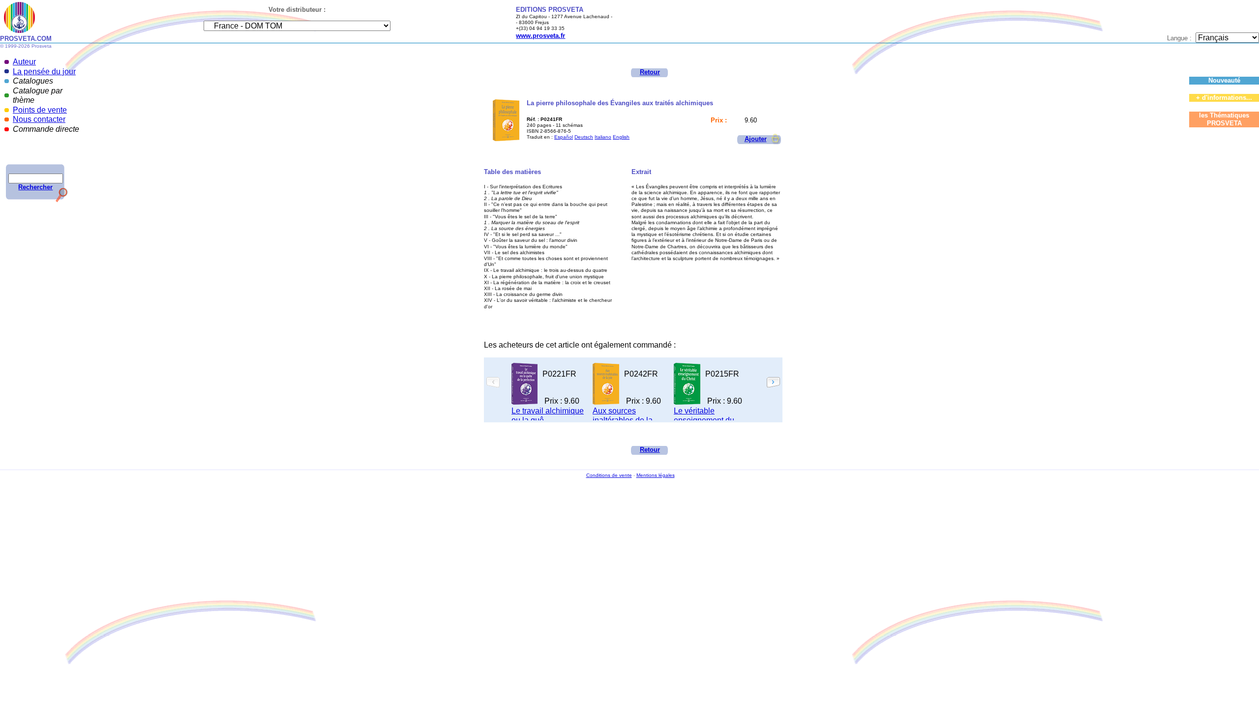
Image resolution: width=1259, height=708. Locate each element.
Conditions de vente (609, 475)
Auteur (24, 62)
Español (563, 137)
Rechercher (35, 187)
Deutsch (583, 137)
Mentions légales (655, 475)
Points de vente (40, 110)
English (621, 137)
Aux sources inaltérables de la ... (626, 416)
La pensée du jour (44, 71)
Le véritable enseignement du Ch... (704, 420)
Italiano (603, 137)
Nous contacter (39, 119)
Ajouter (756, 139)
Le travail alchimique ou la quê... (547, 416)
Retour (650, 72)
